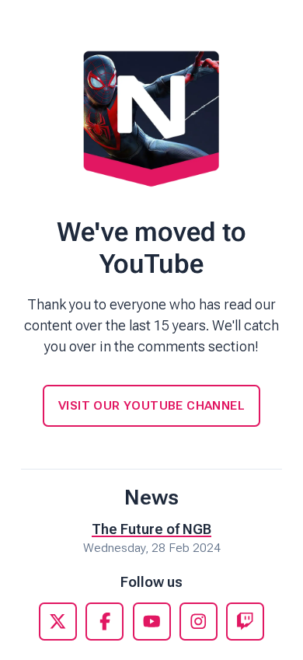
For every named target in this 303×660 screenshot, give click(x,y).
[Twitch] (245, 621)
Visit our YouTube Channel (151, 405)
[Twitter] (58, 621)
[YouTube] (152, 621)
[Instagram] (198, 621)
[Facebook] (104, 621)
